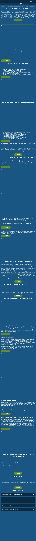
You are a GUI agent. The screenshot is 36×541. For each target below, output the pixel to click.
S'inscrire (18, 19)
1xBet (22, 15)
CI (31, 1)
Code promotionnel (22, 4)
